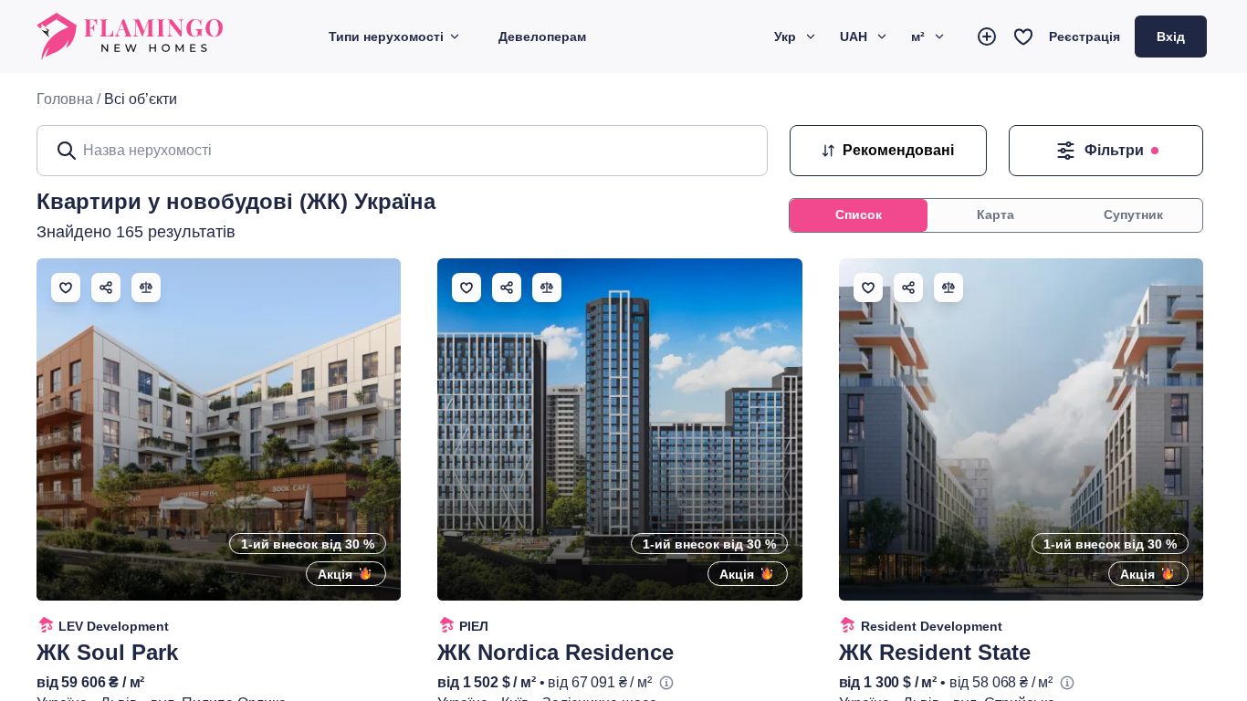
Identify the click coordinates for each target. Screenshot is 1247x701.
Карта (995, 214)
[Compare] (146, 287)
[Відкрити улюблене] (1023, 36)
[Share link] (106, 287)
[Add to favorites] (65, 287)
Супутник (1133, 214)
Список (858, 214)
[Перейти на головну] (131, 36)
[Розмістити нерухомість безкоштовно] (987, 36)
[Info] (666, 683)
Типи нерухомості (386, 36)
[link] (140, 99)
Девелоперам (542, 36)
